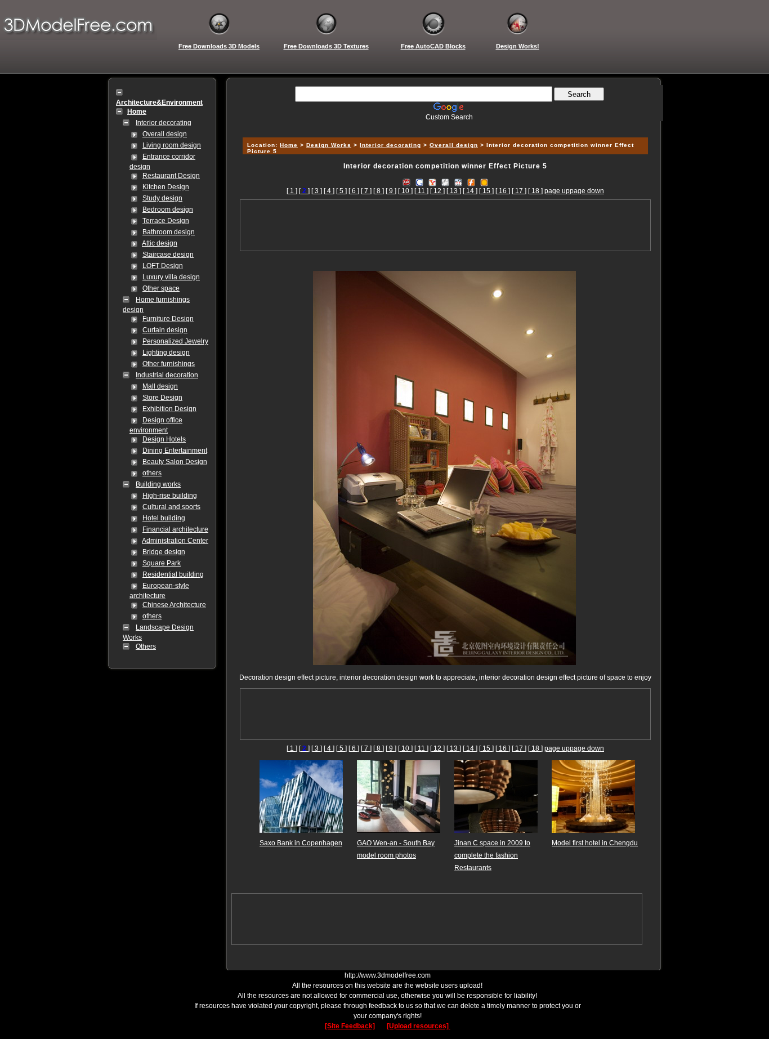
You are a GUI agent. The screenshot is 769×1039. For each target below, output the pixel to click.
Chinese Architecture (174, 605)
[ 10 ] (405, 191)
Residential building (173, 574)
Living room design (171, 145)
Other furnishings (168, 364)
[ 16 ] (502, 191)
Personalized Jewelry (175, 341)
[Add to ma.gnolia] (484, 182)
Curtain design (164, 330)
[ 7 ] (366, 191)
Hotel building (163, 518)
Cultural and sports (171, 507)
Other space (161, 288)
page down (587, 191)
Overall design (164, 134)
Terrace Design (165, 221)
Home (289, 145)
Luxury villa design (171, 277)
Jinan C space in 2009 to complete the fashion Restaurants (492, 855)
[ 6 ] (353, 191)
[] (304, 191)
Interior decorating (163, 123)
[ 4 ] (329, 191)
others (152, 473)
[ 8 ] (378, 191)
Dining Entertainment (174, 450)
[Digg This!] (445, 182)
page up (557, 191)
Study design (162, 198)
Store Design (162, 398)
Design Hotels (164, 439)
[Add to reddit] (458, 182)
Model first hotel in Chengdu (595, 843)
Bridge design (163, 552)
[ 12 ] (437, 191)
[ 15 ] (486, 191)
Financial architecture (175, 529)
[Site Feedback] (350, 1026)
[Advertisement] (444, 125)
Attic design (159, 243)
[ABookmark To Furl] (471, 182)
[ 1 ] (292, 191)
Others (146, 646)
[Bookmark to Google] (419, 182)
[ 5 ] (341, 191)
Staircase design (168, 254)
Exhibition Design (169, 409)
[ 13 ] (453, 191)
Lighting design (166, 352)
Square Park (161, 563)
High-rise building (169, 496)
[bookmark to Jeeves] (406, 182)
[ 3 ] (316, 191)
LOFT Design (162, 266)
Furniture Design (168, 319)
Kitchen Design (165, 187)
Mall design (160, 386)
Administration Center (175, 541)
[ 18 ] (535, 191)
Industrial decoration (167, 375)
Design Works (328, 145)
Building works (158, 484)
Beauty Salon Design (174, 462)
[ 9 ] (391, 191)
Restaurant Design (171, 176)
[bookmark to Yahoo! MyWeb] (432, 182)
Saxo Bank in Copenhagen (301, 843)
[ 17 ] (519, 191)
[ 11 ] (421, 191)
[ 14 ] (470, 191)
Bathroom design (168, 232)
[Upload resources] (418, 1026)
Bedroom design (167, 209)
